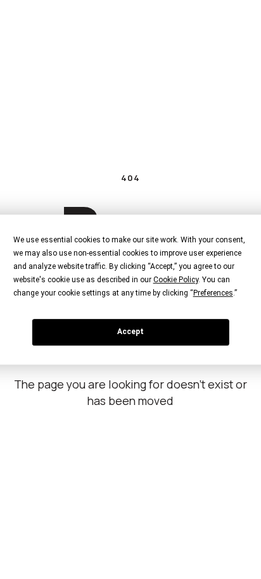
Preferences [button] (213, 293)
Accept (130, 331)
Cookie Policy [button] (175, 279)
